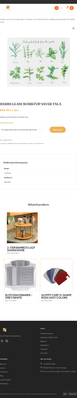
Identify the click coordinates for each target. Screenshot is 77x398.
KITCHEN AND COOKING (22, 19)
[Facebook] (2, 341)
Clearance (44, 349)
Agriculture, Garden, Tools (49, 337)
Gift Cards (44, 353)
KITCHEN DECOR (41, 19)
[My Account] (62, 8)
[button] (73, 28)
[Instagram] (7, 341)
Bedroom (44, 341)
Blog (1, 376)
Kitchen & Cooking (47, 333)
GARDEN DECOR (13, 143)
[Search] (57, 8)
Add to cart (57, 130)
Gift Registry (4, 383)
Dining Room (45, 345)
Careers (2, 368)
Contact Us (3, 372)
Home (2, 19)
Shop (9, 19)
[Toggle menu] (72, 8)
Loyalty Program (5, 380)
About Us (3, 364)
